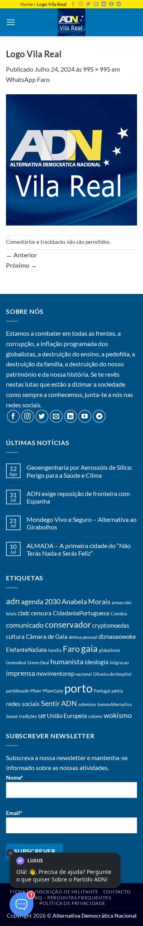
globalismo (109, 650)
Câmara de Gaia (47, 636)
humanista (66, 661)
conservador (68, 624)
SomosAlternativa (114, 704)
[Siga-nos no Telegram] (118, 4)
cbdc (24, 613)
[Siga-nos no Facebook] (73, 4)
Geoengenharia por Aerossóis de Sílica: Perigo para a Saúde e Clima (79, 471)
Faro (71, 649)
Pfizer (35, 690)
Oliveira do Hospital (112, 674)
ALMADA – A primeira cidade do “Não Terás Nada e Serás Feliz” (79, 549)
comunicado (25, 625)
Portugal (102, 690)
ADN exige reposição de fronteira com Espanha (78, 497)
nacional (83, 674)
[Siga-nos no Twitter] (88, 4)
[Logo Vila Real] (71, 159)
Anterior (21, 255)
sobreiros (87, 704)
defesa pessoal (83, 637)
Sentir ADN (59, 703)
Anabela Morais (86, 601)
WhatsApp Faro (28, 79)
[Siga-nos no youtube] (111, 4)
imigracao (119, 662)
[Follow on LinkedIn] (103, 4)
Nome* (14, 777)
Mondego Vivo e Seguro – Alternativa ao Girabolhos (82, 523)
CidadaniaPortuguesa (81, 613)
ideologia (96, 661)
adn (13, 601)
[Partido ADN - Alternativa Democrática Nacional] (71, 22)
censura (41, 613)
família (55, 650)
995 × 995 (96, 69)
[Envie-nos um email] (96, 4)
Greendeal (16, 662)
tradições (28, 716)
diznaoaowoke (117, 636)
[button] (10, 22)
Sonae (12, 716)
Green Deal (38, 662)
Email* (14, 812)
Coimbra (118, 613)
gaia (89, 648)
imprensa (20, 673)
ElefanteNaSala (26, 649)
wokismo (118, 715)
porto (78, 688)
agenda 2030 (40, 601)
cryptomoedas (110, 625)
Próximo (21, 265)
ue (42, 715)
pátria (117, 690)
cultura (15, 636)
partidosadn (17, 690)
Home (26, 4)
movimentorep (55, 673)
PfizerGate (53, 690)
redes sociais (23, 703)
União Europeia (67, 715)
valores (95, 716)
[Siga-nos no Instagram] (80, 4)
